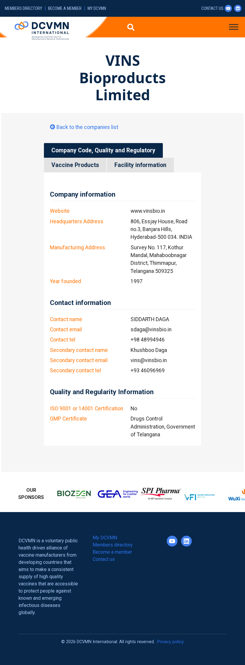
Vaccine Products (75, 165)
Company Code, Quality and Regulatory (103, 150)
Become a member (65, 8)
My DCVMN (97, 8)
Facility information (140, 165)
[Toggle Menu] (233, 27)
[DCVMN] (41, 30)
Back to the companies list (87, 127)
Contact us (212, 8)
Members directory (23, 8)
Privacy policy (170, 640)
